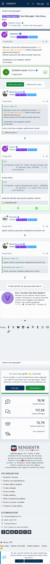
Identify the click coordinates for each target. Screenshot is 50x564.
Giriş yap (14, 388)
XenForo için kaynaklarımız (14, 481)
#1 (46, 42)
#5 (47, 253)
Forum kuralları (9, 492)
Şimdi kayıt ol (35, 388)
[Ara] (33, 4)
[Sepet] (47, 4)
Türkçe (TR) (7, 542)
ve (11, 133)
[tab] (18, 320)
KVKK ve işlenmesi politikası (14, 499)
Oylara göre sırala (34, 84)
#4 (47, 226)
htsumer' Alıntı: (9, 258)
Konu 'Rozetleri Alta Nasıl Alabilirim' (30, 293)
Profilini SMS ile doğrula (12, 484)
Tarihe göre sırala (15, 84)
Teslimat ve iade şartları (12, 506)
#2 (47, 101)
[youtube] (7, 532)
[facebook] (3, 532)
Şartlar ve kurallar (18, 546)
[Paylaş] (43, 41)
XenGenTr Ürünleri (10, 477)
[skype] (21, 532)
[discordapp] (29, 532)
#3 (47, 156)
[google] (12, 532)
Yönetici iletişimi (9, 488)
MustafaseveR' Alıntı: (12, 267)
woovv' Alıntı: (9, 106)
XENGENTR (11, 4)
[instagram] (25, 532)
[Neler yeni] (28, 4)
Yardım (44, 546)
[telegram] (16, 532)
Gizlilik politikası (9, 495)
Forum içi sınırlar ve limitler (13, 502)
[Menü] (3, 3)
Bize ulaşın (5, 546)
